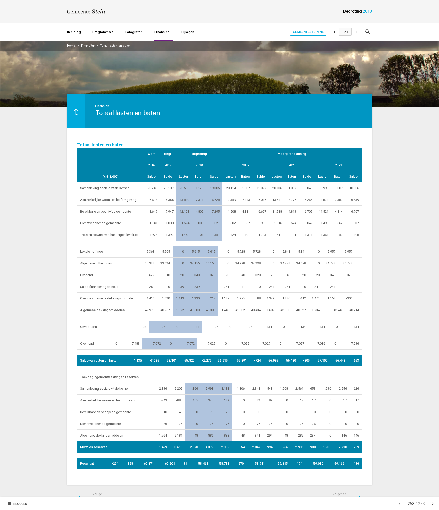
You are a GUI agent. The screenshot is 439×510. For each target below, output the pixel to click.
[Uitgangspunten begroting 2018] (334, 32)
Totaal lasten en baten (115, 45)
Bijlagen (187, 32)
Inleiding (74, 32)
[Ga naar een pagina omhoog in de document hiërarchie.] (76, 111)
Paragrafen (134, 32)
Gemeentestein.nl (308, 32)
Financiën (162, 32)
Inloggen (17, 504)
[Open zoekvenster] (367, 32)
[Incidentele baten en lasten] (356, 32)
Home (71, 45)
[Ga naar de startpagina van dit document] (86, 11)
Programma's (102, 32)
